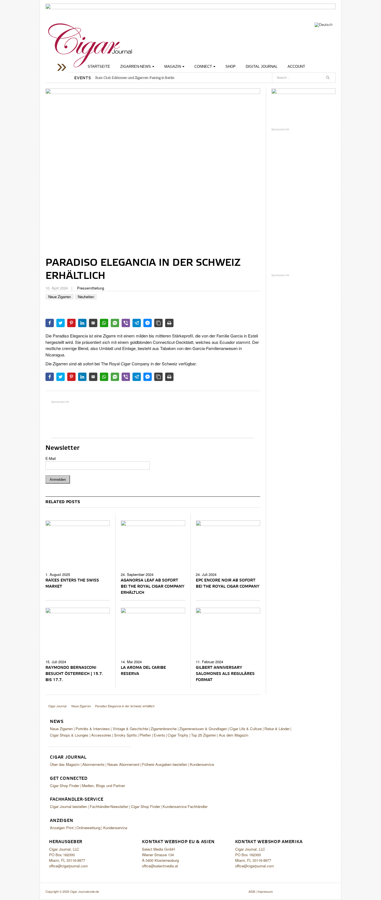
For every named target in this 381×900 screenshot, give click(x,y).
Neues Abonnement (123, 764)
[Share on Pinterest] (71, 323)
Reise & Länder (277, 728)
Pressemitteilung (90, 288)
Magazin (172, 66)
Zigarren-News (135, 66)
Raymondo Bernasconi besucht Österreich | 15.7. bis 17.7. (74, 674)
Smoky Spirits (125, 735)
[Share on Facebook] (49, 323)
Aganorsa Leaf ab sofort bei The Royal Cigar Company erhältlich (152, 586)
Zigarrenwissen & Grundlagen (203, 728)
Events (159, 735)
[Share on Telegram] (136, 323)
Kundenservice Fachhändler (185, 806)
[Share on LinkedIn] (82, 323)
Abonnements (93, 764)
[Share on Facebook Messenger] (147, 323)
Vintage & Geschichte (130, 728)
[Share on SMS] (115, 323)
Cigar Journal (90, 45)
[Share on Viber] (126, 323)
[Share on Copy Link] (158, 323)
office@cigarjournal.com (68, 865)
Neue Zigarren (59, 296)
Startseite (99, 66)
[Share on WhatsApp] (104, 323)
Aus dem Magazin (233, 735)
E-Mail (50, 458)
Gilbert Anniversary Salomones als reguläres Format (225, 674)
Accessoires (101, 735)
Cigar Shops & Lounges (69, 735)
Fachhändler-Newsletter (109, 806)
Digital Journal (262, 66)
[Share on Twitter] (60, 323)
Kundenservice (202, 764)
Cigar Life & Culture (246, 728)
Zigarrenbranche (164, 728)
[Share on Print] (169, 323)
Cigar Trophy (178, 735)
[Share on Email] (93, 323)
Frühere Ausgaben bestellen (164, 764)
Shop (230, 66)
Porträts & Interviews (93, 728)
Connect (203, 66)
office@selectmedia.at (160, 865)
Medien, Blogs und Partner (103, 785)
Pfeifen (145, 735)
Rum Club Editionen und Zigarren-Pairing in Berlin (134, 78)
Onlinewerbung (88, 827)
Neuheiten (86, 296)
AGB (252, 891)
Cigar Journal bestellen (68, 806)
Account (296, 66)
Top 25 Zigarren (203, 735)
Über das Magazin (64, 764)
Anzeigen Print (62, 827)
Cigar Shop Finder (64, 785)
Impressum (265, 891)
